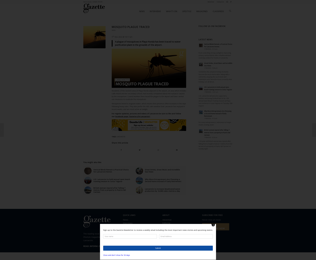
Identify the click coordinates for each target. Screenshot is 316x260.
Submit (158, 248)
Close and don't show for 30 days (116, 255)
